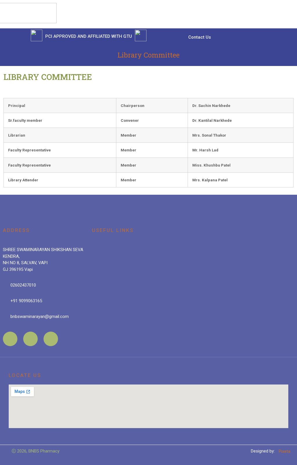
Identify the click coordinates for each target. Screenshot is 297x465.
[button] (285, 14)
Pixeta (284, 451)
